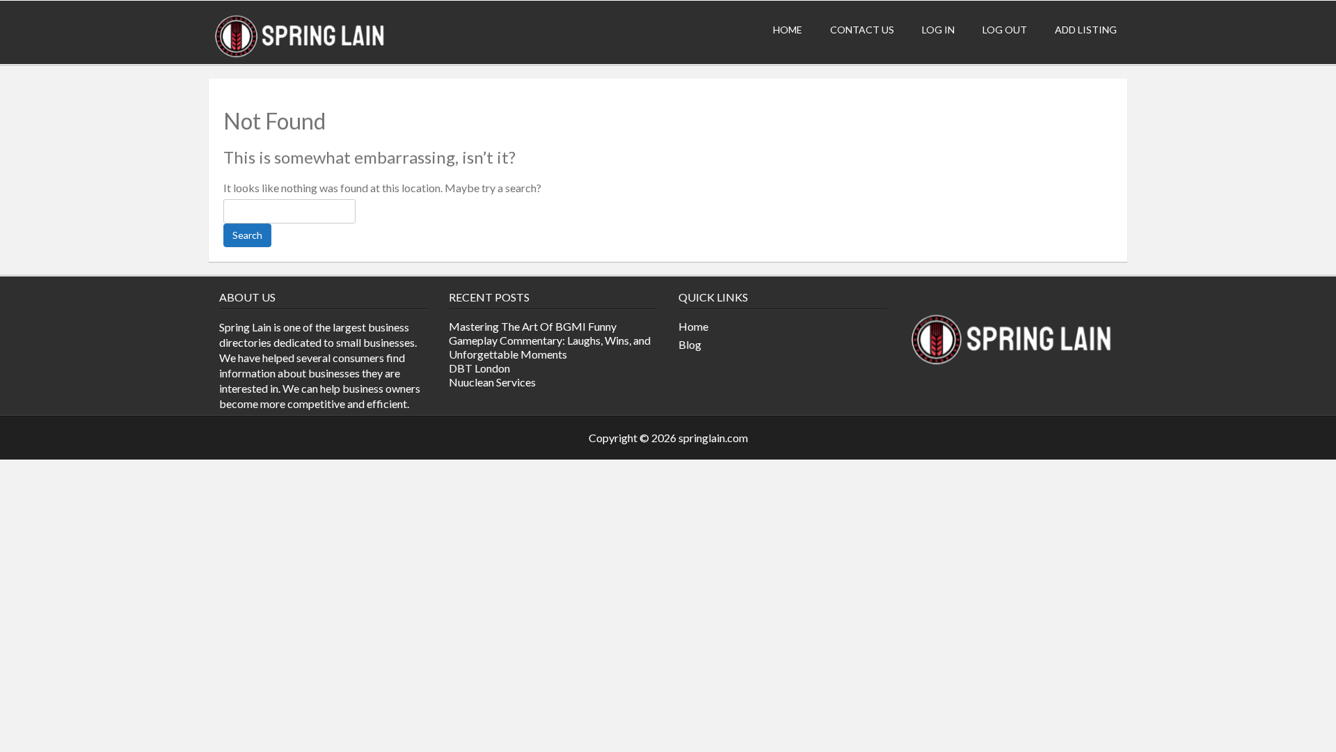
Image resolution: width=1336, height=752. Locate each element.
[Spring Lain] (300, 56)
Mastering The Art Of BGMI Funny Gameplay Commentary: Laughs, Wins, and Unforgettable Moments (550, 340)
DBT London (479, 368)
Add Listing (1086, 30)
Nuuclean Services (492, 382)
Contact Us (862, 30)
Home (787, 30)
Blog (689, 344)
